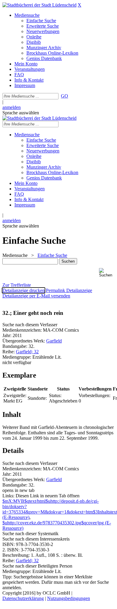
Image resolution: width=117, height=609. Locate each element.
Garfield (54, 340)
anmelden (11, 107)
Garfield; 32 (27, 351)
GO (64, 95)
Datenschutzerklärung (23, 598)
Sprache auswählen (20, 112)
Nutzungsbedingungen (68, 598)
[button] (107, 272)
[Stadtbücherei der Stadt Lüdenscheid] (39, 5)
